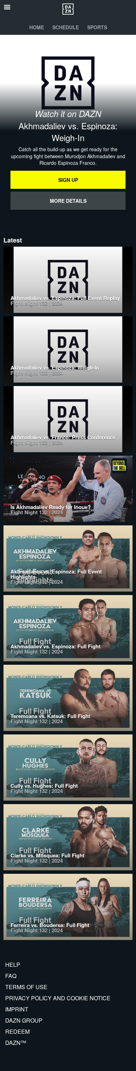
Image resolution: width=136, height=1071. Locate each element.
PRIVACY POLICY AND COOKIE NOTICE (58, 998)
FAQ (10, 976)
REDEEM (17, 1031)
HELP (12, 965)
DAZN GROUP (24, 1020)
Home (36, 27)
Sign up (68, 179)
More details (68, 200)
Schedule (65, 27)
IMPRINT (16, 1009)
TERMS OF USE (26, 987)
